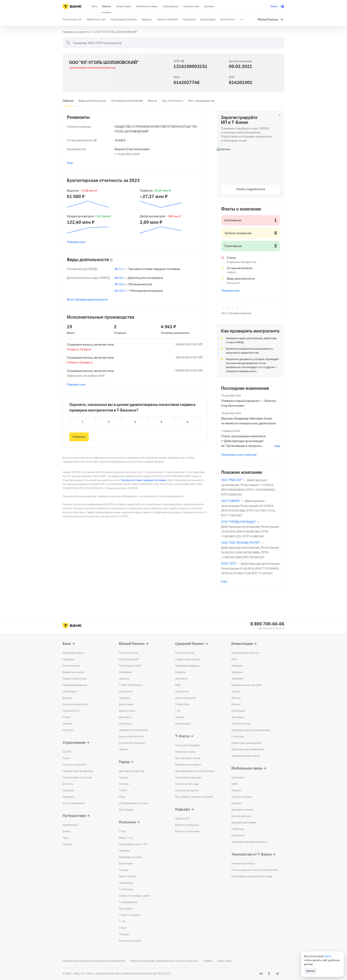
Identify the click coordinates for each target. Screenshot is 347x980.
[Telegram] (277, 973)
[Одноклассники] (269, 973)
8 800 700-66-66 (267, 624)
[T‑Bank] (72, 6)
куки (328, 956)
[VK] (261, 973)
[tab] (68, 100)
